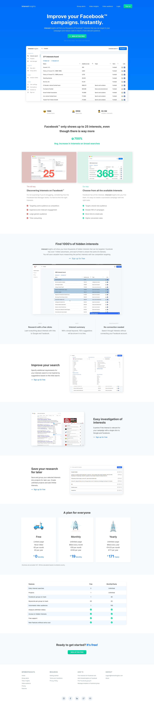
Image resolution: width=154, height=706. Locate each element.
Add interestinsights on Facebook (87, 678)
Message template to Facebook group (88, 683)
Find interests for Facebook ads (87, 675)
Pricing (24, 686)
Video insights (94, 6)
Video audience (107, 6)
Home (23, 675)
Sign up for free (78, 36)
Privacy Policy (54, 680)
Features (24, 688)
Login (118, 6)
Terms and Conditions (56, 678)
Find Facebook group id (84, 680)
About (107, 678)
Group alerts (81, 6)
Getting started (54, 675)
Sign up (127, 6)
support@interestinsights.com (114, 675)
